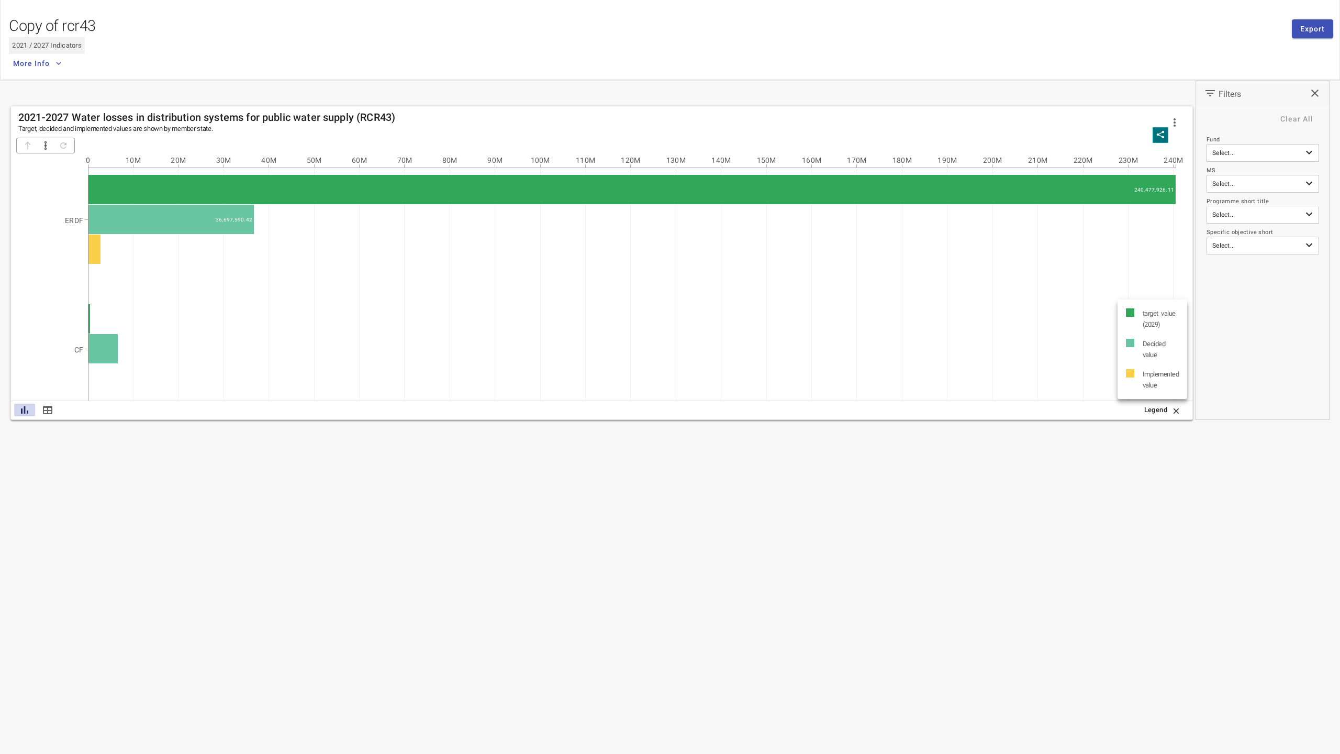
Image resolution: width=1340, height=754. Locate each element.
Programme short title (1238, 201)
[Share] (1160, 135)
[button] (1174, 122)
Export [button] (1312, 29)
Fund (1213, 139)
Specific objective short (1240, 232)
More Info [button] (31, 63)
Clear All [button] (1296, 119)
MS (1211, 170)
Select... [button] (1223, 153)
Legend (1155, 410)
